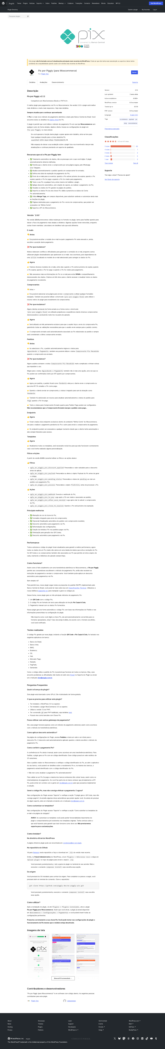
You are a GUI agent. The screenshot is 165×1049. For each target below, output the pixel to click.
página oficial (54, 120)
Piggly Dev (45, 74)
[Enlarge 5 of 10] (72, 957)
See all (135, 163)
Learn (70, 1021)
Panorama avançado (112, 129)
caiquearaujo (71, 1001)
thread (72, 675)
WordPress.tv (73, 1030)
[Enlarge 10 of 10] (96, 978)
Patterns (40, 1030)
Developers (72, 1027)
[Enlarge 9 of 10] (96, 957)
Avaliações (43, 82)
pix (136, 119)
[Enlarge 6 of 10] (72, 978)
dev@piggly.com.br (45, 678)
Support (70, 1024)
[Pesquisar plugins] (28, 16)
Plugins (40, 1027)
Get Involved (103, 1021)
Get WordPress (156, 3)
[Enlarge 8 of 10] (96, 936)
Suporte (135, 82)
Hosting (10, 1027)
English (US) (134, 115)
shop (125, 123)
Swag (101, 1030)
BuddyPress (133, 1030)
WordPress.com (134, 1021)
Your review (109, 163)
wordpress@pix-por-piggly (72, 843)
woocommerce (132, 123)
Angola (28, 1039)
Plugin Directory (13, 9)
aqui (70, 712)
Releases (36, 852)
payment (131, 119)
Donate (102, 1027)
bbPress (132, 1027)
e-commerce (123, 119)
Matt (131, 1024)
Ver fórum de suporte (112, 179)
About (9, 1021)
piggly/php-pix (43, 591)
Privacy (10, 1030)
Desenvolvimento (58, 82)
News (9, 1024)
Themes (40, 1024)
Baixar (134, 72)
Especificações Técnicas (77, 588)
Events (101, 1024)
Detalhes (32, 82)
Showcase (41, 1021)
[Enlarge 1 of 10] (48, 936)
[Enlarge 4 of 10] (72, 936)
